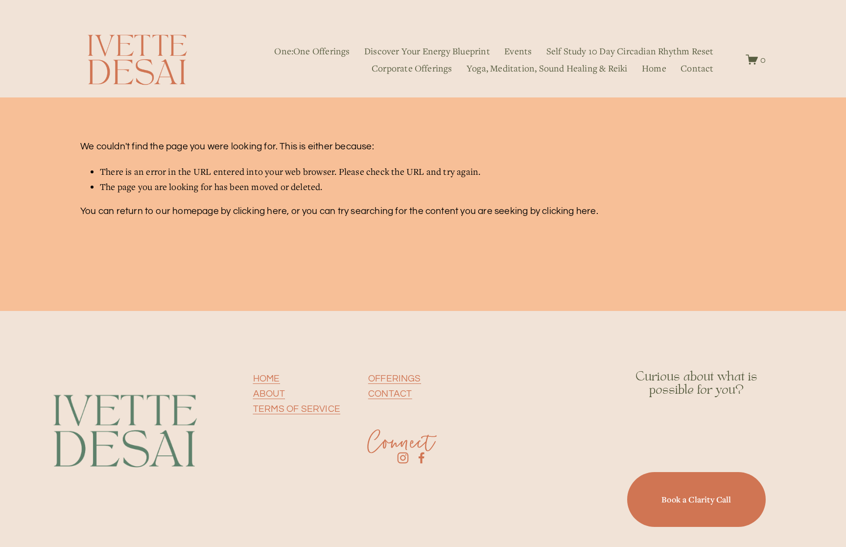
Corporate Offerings (412, 68)
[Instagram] (403, 458)
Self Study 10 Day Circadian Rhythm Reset (630, 51)
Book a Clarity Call (696, 499)
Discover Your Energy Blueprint (427, 51)
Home (654, 68)
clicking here (260, 211)
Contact (697, 68)
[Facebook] (421, 458)
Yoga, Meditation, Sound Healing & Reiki (547, 68)
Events (518, 51)
